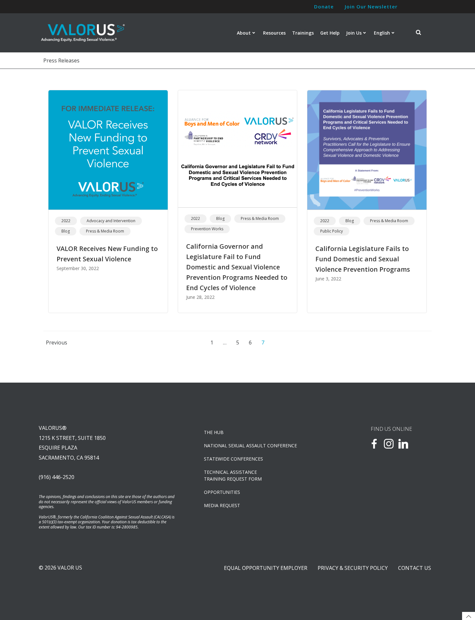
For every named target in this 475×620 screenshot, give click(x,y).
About (244, 33)
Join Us (354, 33)
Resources (274, 33)
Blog (65, 231)
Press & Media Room (105, 231)
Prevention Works (207, 229)
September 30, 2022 (78, 268)
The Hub (214, 432)
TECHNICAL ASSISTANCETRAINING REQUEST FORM (233, 475)
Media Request (222, 505)
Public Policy (331, 231)
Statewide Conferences (233, 459)
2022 (65, 220)
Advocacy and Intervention (111, 220)
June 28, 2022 (200, 297)
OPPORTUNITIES (222, 492)
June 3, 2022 (328, 279)
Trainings (303, 33)
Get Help (330, 33)
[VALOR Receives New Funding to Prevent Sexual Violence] (108, 149)
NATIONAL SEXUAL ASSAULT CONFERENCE (250, 445)
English (382, 33)
